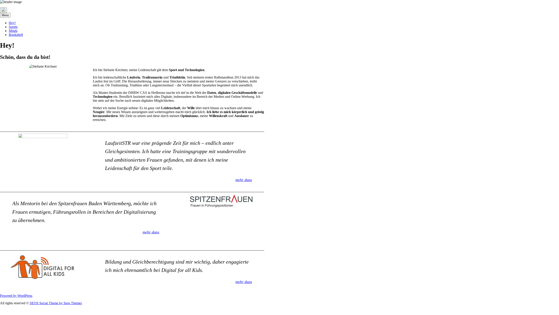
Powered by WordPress (16, 296)
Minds (13, 31)
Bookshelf (16, 35)
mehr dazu (243, 180)
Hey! (12, 23)
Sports (13, 27)
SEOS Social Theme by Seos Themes (56, 303)
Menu (5, 15)
